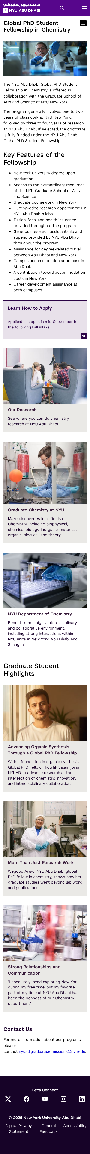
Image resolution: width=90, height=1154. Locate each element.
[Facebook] (26, 1099)
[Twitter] (8, 1099)
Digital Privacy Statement (19, 1128)
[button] (62, 8)
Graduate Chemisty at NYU (36, 510)
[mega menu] (83, 8)
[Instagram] (63, 1099)
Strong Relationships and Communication (34, 970)
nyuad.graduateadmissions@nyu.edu (52, 1051)
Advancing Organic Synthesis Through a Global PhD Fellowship (42, 750)
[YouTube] (45, 1099)
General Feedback (49, 1128)
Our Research (22, 410)
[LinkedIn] (82, 1099)
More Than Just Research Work (41, 862)
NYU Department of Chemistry (40, 614)
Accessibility (75, 1125)
